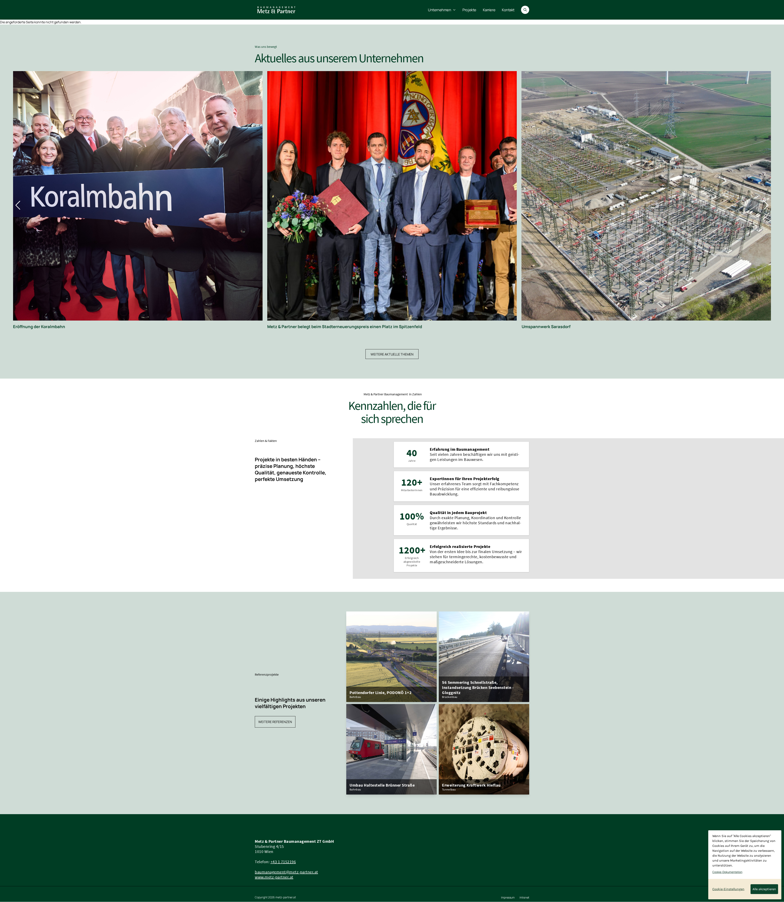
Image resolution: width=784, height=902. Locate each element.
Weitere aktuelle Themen (392, 354)
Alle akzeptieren (764, 889)
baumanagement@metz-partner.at (286, 871)
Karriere (489, 9)
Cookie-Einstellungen (728, 889)
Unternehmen (439, 9)
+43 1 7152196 (283, 861)
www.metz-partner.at (274, 877)
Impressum (508, 897)
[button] (18, 205)
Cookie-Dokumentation (727, 872)
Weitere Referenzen (275, 722)
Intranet (524, 897)
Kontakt (508, 9)
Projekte (469, 9)
